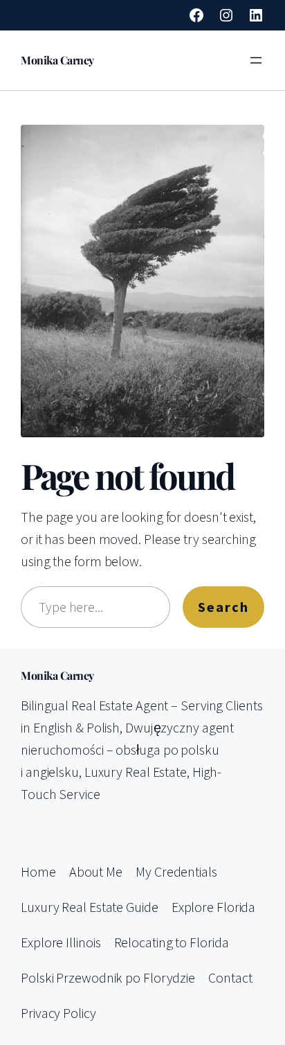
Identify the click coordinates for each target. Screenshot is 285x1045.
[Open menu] (256, 60)
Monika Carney (57, 60)
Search (223, 606)
